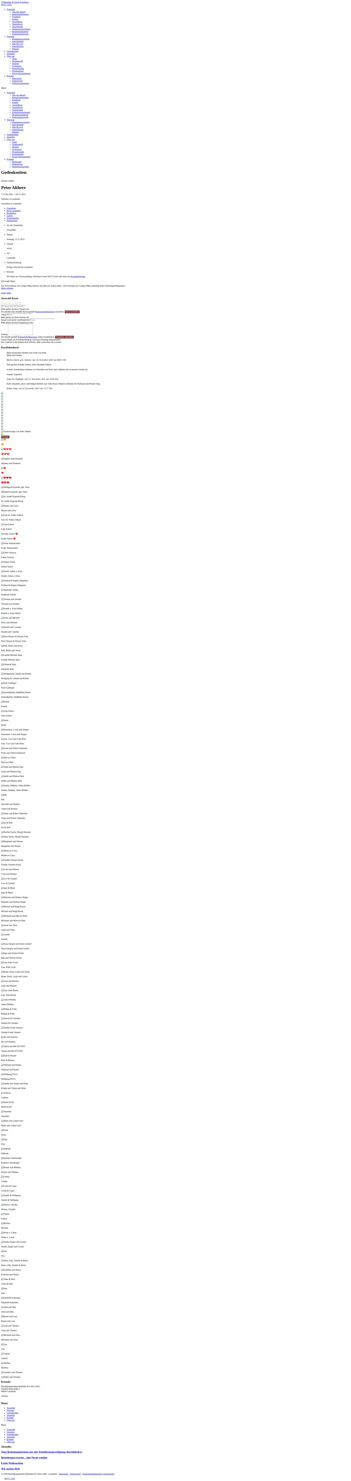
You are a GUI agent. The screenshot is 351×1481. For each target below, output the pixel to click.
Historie (15, 49)
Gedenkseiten (12, 51)
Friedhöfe (16, 17)
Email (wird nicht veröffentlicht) (15, 320)
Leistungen (17, 66)
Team (14, 59)
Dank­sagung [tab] (12, 220)
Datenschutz (17, 81)
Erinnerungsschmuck (21, 29)
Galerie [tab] (10, 216)
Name (3, 314)
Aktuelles (11, 54)
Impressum (17, 78)
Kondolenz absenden (64, 337)
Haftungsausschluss (20, 83)
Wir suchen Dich (10, 1468)
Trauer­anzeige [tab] (13, 218)
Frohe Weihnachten (12, 1463)
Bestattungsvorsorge (21, 39)
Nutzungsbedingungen (45, 312)
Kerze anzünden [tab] (14, 211)
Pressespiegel (18, 71)
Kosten (15, 19)
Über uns (11, 56)
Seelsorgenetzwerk (20, 34)
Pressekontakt (18, 68)
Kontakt (10, 76)
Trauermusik (17, 26)
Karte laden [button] (6, 293)
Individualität (17, 41)
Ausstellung (17, 22)
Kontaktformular (78, 276)
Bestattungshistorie (20, 31)
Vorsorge (10, 36)
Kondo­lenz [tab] (11, 213)
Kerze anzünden (72, 312)
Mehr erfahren (7, 288)
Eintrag (4, 334)
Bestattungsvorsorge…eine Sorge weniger (24, 1457)
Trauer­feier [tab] (11, 208)
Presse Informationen (21, 73)
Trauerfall (11, 9)
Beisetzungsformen (20, 14)
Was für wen (17, 44)
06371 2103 (14, 1396)
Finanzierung (17, 46)
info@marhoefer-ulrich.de (12, 1398)
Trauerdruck (17, 24)
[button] (6, 5)
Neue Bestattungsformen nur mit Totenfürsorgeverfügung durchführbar (41, 1451)
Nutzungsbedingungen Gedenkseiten (98, 1474)
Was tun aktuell (18, 12)
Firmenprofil (17, 61)
